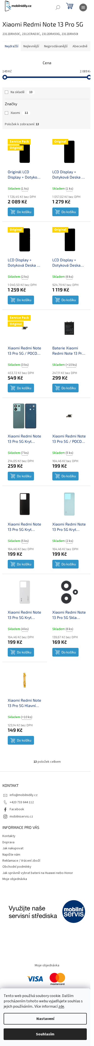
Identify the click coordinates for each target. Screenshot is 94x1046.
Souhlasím (45, 1034)
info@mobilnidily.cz (24, 795)
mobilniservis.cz (21, 816)
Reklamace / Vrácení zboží (21, 860)
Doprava (8, 842)
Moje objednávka (14, 879)
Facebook (17, 809)
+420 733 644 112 (22, 802)
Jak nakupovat (12, 848)
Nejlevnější (31, 46)
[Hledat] (58, 7)
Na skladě (22, 92)
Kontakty (8, 836)
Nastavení (45, 1018)
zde (61, 1006)
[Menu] (83, 7)
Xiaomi (19, 113)
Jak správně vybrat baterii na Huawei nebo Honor (37, 873)
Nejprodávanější (55, 46)
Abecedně (80, 46)
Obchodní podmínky (16, 866)
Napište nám (11, 854)
